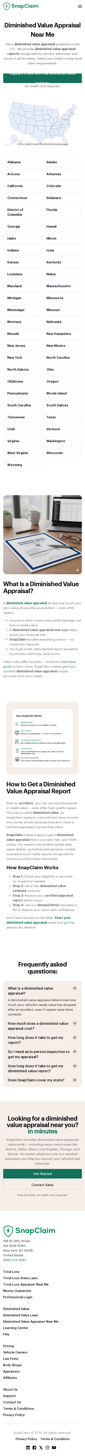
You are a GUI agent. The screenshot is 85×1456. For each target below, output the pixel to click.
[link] (56, 132)
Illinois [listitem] (51, 238)
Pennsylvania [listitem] (17, 393)
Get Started (42, 1174)
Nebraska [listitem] (53, 322)
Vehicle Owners (15, 1352)
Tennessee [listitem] (16, 417)
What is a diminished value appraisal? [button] (30, 990)
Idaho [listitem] (11, 238)
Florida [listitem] (51, 210)
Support (9, 1396)
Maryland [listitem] (14, 286)
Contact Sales (42, 1185)
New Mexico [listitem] (56, 345)
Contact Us (12, 1402)
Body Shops (12, 1365)
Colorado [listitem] (53, 186)
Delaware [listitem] (53, 198)
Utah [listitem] (11, 429)
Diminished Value (16, 1309)
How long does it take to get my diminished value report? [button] (35, 1068)
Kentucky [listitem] (53, 262)
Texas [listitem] (51, 417)
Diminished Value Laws (20, 1315)
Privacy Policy (14, 1415)
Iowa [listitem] (50, 250)
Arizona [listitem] (13, 174)
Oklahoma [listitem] (15, 381)
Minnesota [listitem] (54, 298)
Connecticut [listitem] (17, 198)
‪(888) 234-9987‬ (14, 1260)
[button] (80, 6)
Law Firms (10, 1358)
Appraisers (11, 1371)
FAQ (6, 1334)
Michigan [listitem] (14, 298)
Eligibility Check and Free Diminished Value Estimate (43, 78)
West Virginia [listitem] (17, 453)
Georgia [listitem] (13, 226)
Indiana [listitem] (13, 250)
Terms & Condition (55, 1439)
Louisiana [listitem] (14, 274)
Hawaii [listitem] (51, 226)
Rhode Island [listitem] (56, 393)
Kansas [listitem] (13, 262)
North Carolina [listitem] (58, 357)
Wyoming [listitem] (14, 465)
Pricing (8, 1346)
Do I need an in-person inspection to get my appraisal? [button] (39, 1054)
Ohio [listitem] (50, 369)
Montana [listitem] (14, 322)
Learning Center (15, 1328)
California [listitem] (15, 186)
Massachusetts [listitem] (58, 286)
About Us (10, 1389)
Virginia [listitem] (13, 441)
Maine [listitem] (51, 274)
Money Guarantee (17, 1291)
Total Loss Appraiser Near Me (26, 1284)
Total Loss (11, 1271)
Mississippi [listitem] (15, 310)
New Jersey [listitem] (16, 345)
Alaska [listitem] (51, 162)
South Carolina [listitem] (19, 405)
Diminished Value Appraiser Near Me (31, 1321)
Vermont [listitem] (53, 429)
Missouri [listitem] (53, 310)
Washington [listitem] (55, 441)
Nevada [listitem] (13, 333)
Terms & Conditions (18, 1408)
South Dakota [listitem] (57, 405)
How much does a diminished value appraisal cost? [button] (38, 1025)
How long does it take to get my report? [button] (35, 1039)
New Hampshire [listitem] (58, 333)
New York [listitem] (14, 357)
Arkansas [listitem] (53, 174)
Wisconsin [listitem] (54, 453)
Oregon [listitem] (52, 381)
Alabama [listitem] (14, 162)
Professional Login (17, 1297)
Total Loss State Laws (20, 1278)
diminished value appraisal (26, 603)
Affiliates (10, 1378)
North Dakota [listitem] (17, 369)
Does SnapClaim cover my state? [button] (36, 1080)
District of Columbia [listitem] (15, 212)
